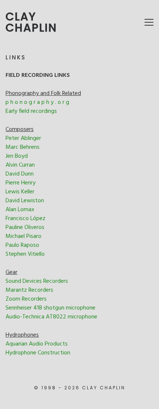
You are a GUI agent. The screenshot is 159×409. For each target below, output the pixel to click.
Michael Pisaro (23, 236)
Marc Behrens (23, 147)
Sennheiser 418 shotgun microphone (50, 308)
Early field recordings (31, 111)
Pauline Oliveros (25, 227)
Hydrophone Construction (38, 353)
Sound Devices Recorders (37, 281)
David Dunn (20, 174)
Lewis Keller (20, 192)
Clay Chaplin (31, 22)
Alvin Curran (20, 165)
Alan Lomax (20, 210)
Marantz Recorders (29, 290)
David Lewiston (25, 201)
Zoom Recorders (26, 299)
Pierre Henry (20, 183)
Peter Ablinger (23, 138)
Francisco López (25, 218)
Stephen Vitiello (25, 254)
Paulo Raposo (22, 245)
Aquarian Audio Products (37, 344)
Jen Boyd (17, 156)
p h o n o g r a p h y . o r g (37, 102)
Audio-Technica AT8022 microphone (51, 317)
